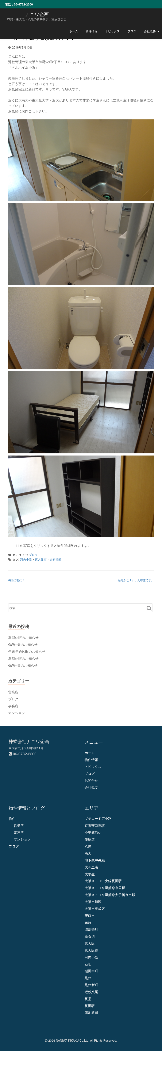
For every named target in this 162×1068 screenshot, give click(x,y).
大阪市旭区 (93, 901)
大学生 (90, 874)
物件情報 (91, 31)
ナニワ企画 (37, 14)
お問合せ (91, 780)
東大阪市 (41, 559)
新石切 (90, 936)
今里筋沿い (93, 832)
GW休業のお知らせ (23, 644)
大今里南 (91, 867)
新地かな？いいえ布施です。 (136, 580)
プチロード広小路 (98, 818)
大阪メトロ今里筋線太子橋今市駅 (110, 894)
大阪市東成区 (95, 908)
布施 (88, 922)
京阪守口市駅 (95, 825)
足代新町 (91, 984)
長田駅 (90, 1005)
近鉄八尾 (91, 991)
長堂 (88, 998)
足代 (88, 977)
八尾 (88, 846)
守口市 (90, 915)
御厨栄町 (55, 559)
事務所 (13, 705)
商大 (88, 853)
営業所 (13, 691)
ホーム (73, 31)
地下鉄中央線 (95, 860)
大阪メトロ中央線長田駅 (103, 880)
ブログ (131, 31)
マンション (16, 712)
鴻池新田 (91, 1012)
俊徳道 (90, 839)
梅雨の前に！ (16, 580)
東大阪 (90, 943)
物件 (12, 818)
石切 (88, 964)
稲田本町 (91, 970)
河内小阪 (26, 559)
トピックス (112, 31)
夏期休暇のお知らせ (23, 637)
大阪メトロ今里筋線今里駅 (105, 887)
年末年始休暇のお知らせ (26, 651)
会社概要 (150, 31)
